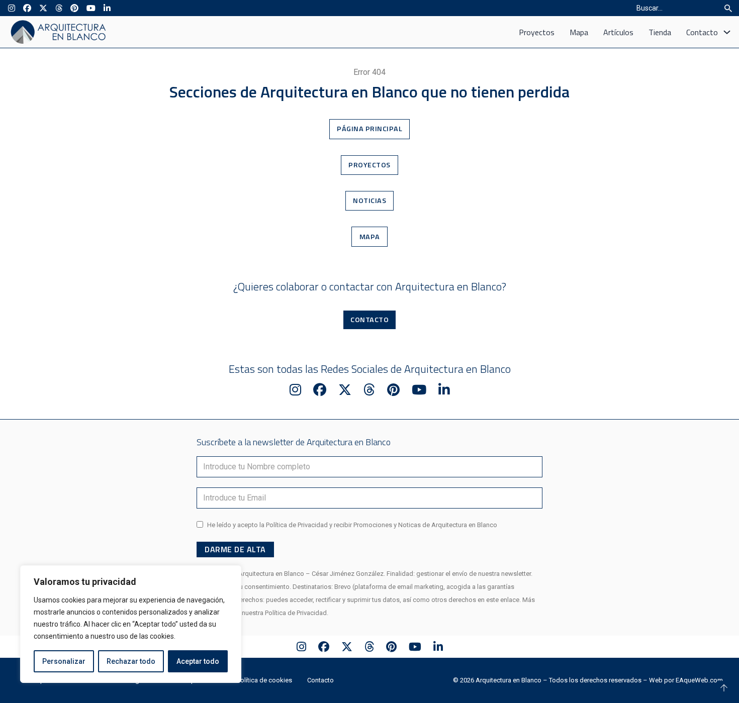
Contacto (702, 32)
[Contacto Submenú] (727, 32)
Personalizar (63, 661)
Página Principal (369, 128)
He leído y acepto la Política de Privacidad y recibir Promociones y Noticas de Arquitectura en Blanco (352, 525)
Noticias (369, 200)
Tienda (660, 32)
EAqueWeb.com (699, 680)
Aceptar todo (197, 661)
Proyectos (537, 32)
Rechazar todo (131, 661)
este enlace (502, 600)
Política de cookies (264, 680)
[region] (130, 624)
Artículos (618, 32)
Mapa (579, 32)
